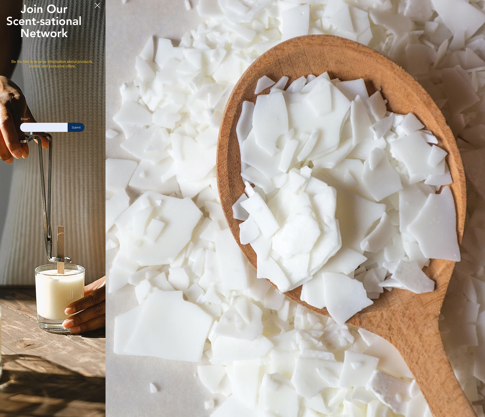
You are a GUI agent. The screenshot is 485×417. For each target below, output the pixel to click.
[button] (97, 5)
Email (24, 118)
